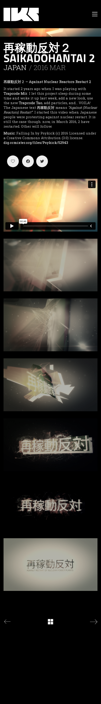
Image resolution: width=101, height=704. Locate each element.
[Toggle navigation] (94, 14)
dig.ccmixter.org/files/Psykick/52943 (36, 142)
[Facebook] (28, 161)
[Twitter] (42, 161)
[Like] (13, 161)
